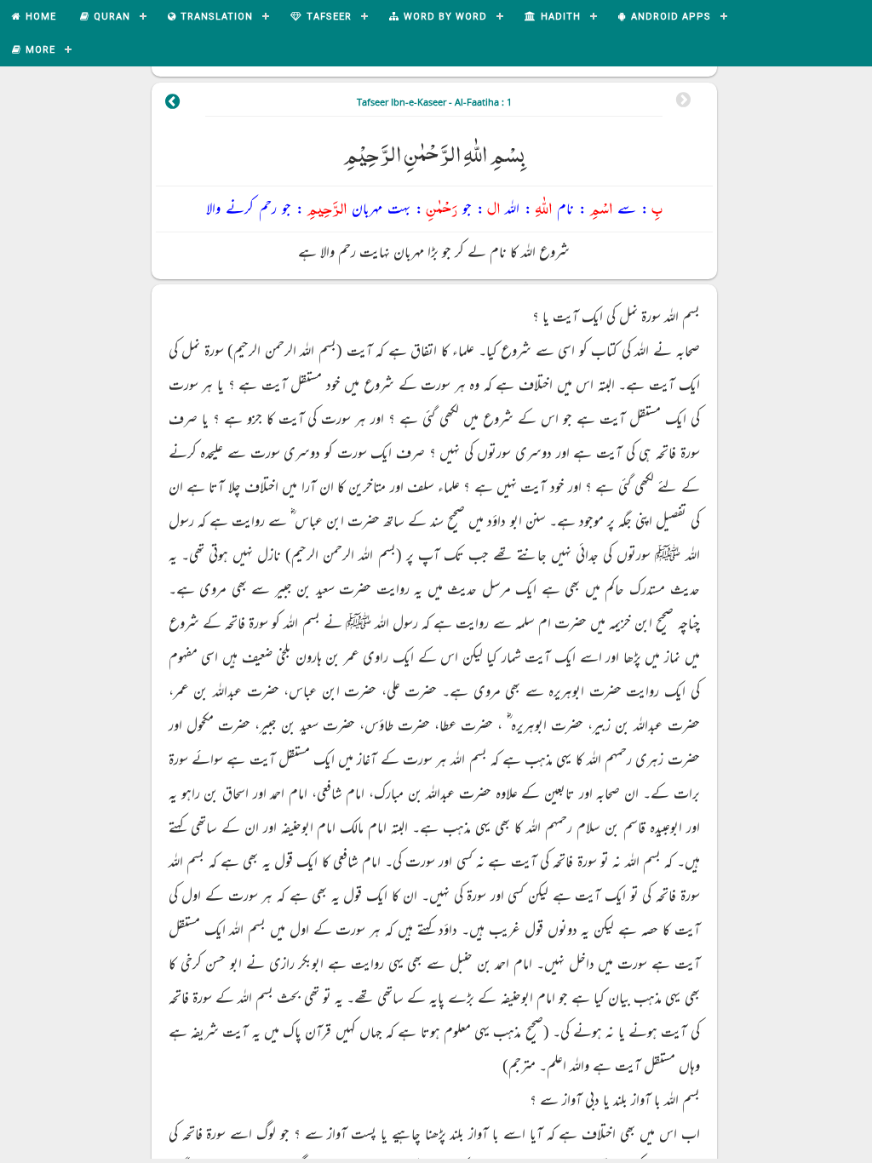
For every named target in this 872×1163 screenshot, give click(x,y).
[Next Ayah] (173, 104)
